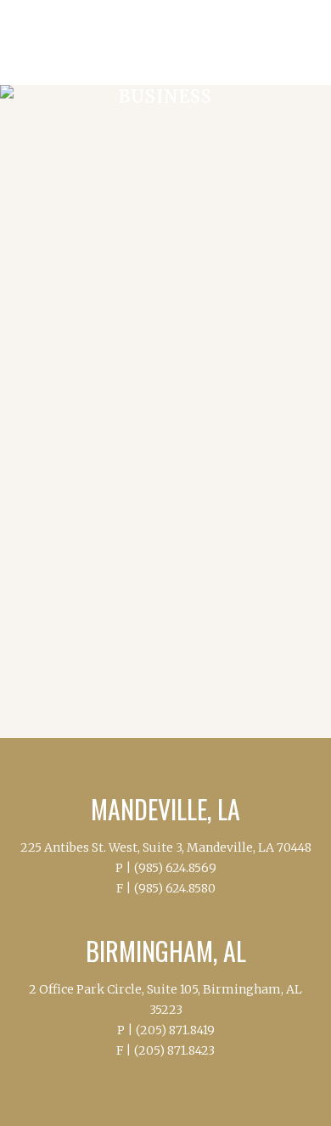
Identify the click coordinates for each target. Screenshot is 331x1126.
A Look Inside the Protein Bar (179, 676)
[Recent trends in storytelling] (165, 214)
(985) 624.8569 (175, 867)
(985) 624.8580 (175, 888)
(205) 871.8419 (175, 1030)
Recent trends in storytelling (146, 345)
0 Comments (196, 551)
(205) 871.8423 (174, 1050)
